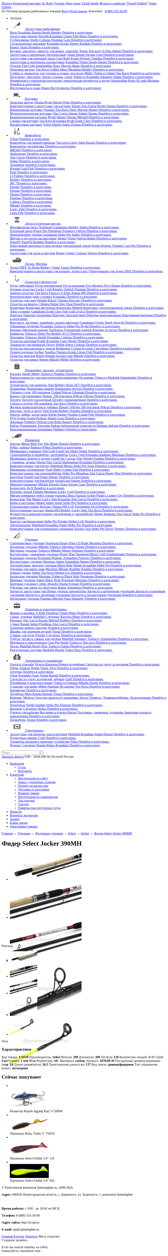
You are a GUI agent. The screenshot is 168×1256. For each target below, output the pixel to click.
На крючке (87, 377)
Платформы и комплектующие (31, 683)
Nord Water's (54, 469)
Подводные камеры (23, 738)
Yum (51, 385)
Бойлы (14, 425)
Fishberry (30, 422)
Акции (14, 819)
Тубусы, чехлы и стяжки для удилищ (35, 639)
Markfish (114, 377)
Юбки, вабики (20, 447)
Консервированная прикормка (31, 429)
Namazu (49, 110)
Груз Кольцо (95, 285)
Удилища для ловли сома (27, 569)
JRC (13, 183)
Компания (17, 763)
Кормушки (17, 308)
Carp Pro (130, 246)
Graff (69, 679)
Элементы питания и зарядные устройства (39, 741)
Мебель (28, 697)
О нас (22, 767)
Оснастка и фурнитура (41, 282)
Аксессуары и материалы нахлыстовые (37, 62)
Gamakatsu (60, 227)
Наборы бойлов (107, 425)
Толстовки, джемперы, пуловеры (100, 712)
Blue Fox (37, 444)
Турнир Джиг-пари (67, 3)
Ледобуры (17, 694)
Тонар (84, 51)
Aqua (91, 466)
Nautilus (97, 58)
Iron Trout (67, 304)
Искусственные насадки (27, 510)
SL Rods (47, 3)
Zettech (69, 289)
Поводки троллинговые (69, 315)
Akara (24, 47)
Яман (83, 36)
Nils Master (51, 444)
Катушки (31, 98)
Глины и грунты (21, 403)
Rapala (37, 32)
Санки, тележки (21, 616)
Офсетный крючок (35, 330)
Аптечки (16, 671)
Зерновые (16, 422)
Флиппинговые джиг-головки (31, 296)
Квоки (14, 47)
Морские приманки (23, 484)
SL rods (141, 80)
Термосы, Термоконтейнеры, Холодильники (120, 697)
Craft (41, 738)
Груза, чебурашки (22, 285)
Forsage (15, 190)
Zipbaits (38, 492)
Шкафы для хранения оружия (30, 631)
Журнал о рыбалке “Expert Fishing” (123, 3)
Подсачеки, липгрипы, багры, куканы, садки (41, 77)
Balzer (91, 238)
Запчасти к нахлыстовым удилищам (96, 595)
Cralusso (45, 40)
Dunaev (47, 396)
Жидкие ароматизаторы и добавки (34, 407)
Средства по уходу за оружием (107, 664)
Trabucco (100, 73)
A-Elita (107, 51)
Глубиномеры (19, 40)
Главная (7, 1236)
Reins (132, 80)
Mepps (26, 444)
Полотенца (17, 705)
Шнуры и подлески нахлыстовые (33, 238)
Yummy (120, 529)
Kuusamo (64, 499)
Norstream (46, 227)
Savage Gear (94, 54)
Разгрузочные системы (26, 650)
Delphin (42, 300)
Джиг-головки (20, 311)
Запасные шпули (21, 102)
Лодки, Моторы (36, 264)
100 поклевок (41, 392)
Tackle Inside (90, 3)
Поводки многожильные (104, 315)
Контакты (25, 771)
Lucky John (77, 142)
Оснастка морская (22, 356)
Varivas (81, 231)
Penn (66, 102)
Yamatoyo (69, 231)
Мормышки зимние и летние (30, 458)
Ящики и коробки (22, 613)
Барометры (17, 690)
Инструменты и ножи (25, 88)
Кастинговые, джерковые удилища (34, 554)
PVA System (18, 418)
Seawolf (119, 322)
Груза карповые (74, 285)
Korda (64, 43)
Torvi (53, 668)
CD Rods (82, 543)
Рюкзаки (16, 620)
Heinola (47, 694)
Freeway (55, 293)
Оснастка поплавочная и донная (32, 348)
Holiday (65, 620)
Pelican (67, 392)
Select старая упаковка (52, 495)
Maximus (153, 80)
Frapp (44, 477)
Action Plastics (97, 495)
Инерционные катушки (26, 110)
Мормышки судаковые (25, 451)
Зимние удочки (20, 572)
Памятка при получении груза (39, 808)
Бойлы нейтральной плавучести (73, 425)
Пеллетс (15, 400)
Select (69, 345)
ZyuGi (80, 311)
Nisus (74, 741)
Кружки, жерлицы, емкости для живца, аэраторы (44, 51)
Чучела (40, 664)
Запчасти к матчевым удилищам (48, 595)
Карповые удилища (23, 558)
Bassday (58, 289)
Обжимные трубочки (25, 326)
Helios (73, 521)
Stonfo (46, 32)
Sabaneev (106, 77)
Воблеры (16, 492)
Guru (67, 40)
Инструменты (60, 88)
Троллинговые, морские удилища (33, 565)
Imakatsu (105, 455)
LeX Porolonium (79, 506)
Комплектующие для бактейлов (32, 480)
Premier (15, 187)
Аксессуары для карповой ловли (33, 58)
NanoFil (15, 242)
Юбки (46, 447)
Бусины (88, 348)
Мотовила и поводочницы (28, 642)
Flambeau (52, 613)
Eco (68, 572)
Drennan (78, 550)
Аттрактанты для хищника (28, 385)
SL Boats (34, 267)
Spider (83, 451)
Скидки (23, 804)
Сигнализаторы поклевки (28, 43)
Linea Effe (17, 213)
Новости (16, 811)
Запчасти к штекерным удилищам (111, 591)
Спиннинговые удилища (27, 543)
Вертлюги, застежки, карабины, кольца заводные (44, 322)
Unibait (56, 392)
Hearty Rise (113, 473)
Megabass (75, 69)
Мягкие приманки (22, 495)
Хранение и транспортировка (46, 609)
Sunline (37, 234)
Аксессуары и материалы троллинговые (38, 54)
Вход (65, 11)
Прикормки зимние (41, 388)
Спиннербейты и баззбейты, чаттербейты (39, 455)
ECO (66, 333)
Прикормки (18, 388)
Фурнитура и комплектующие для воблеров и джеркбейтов (51, 514)
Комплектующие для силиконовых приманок (41, 529)
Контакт (75, 300)
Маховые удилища (23, 580)
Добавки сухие (20, 392)
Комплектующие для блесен (29, 466)
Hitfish (60, 345)
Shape (74, 451)
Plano (73, 613)
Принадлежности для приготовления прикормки (44, 377)
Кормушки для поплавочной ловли (108, 308)
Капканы (52, 664)
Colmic (70, 253)
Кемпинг (16, 697)
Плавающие (28, 425)
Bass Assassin (77, 495)
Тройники (56, 330)
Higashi (15, 168)
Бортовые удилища (23, 584)
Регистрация (78, 11)
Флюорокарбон (20, 234)
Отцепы (15, 66)
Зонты (84, 697)
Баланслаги (18, 488)
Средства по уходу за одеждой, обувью (37, 679)
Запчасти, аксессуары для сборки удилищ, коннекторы (48, 591)
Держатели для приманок (27, 345)
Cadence (15, 202)
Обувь (14, 668)
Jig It (30, 488)
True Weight (84, 458)
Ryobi (48, 102)
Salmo (111, 73)
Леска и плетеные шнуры (43, 223)
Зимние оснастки (22, 293)
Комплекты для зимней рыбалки (32, 142)
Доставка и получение (33, 789)
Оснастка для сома (23, 300)
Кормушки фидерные (41, 308)
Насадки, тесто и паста (26, 411)
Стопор (76, 348)
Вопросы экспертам (24, 815)
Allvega (88, 396)
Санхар (70, 458)
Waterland (57, 466)
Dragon (76, 124)
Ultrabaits (78, 392)
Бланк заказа (18, 822)
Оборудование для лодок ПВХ (110, 271)
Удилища (31, 539)
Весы (13, 32)
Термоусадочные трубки (27, 352)
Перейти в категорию (77, 32)
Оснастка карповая (23, 341)
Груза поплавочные (49, 285)
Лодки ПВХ (18, 267)
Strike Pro (65, 234)
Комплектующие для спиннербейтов (35, 473)
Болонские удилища (24, 576)
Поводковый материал (138, 315)
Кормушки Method (69, 308)
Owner (100, 322)
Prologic (85, 58)
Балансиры (17, 499)
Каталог (19, 1236)
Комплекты (33, 135)
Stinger (74, 43)
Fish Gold (29, 66)
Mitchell (83, 117)
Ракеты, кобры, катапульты (29, 414)
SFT (77, 385)
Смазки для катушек (24, 121)
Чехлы (14, 646)
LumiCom (63, 451)
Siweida (44, 36)
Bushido (85, 43)
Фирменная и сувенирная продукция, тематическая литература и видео (60, 80)
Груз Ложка (112, 285)
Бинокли (16, 708)
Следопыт (52, 616)
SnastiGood (32, 477)
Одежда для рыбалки (24, 712)
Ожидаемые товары (23, 826)
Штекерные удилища (24, 598)
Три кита (95, 51)
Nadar (63, 525)
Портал (7, 3)
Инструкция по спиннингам (38, 797)
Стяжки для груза (22, 635)
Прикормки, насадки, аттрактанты (49, 370)
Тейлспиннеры (20, 525)
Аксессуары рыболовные (42, 29)
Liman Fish (71, 36)
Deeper (108, 734)
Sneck (109, 322)
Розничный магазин (27, 3)
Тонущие (44, 425)
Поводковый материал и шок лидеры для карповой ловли (50, 246)
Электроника (34, 730)
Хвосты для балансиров (26, 521)
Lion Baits (63, 58)
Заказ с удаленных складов (37, 782)
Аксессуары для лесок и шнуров (32, 253)
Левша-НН (53, 510)
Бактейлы (16, 477)
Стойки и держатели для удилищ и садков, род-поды (47, 73)
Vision (84, 62)
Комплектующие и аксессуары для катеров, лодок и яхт (49, 271)
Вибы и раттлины (22, 503)
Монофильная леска (24, 227)
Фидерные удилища (24, 547)
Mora (28, 694)
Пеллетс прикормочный (69, 400)
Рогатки (15, 374)
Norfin (35, 668)
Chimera (63, 300)
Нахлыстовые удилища (26, 561)
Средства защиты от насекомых (56, 697)
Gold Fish (27, 168)
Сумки (14, 624)
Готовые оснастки (22, 289)
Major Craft (98, 554)
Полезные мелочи (22, 69)
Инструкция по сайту (33, 778)
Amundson (17, 165)
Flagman (57, 40)
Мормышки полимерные (27, 469)
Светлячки (102, 348)
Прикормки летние (68, 388)
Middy (89, 73)
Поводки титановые (37, 315)
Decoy (51, 345)
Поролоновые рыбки (24, 506)
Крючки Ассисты (105, 330)
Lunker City (115, 495)
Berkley (56, 32)
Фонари (15, 745)
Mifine (64, 359)
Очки (13, 675)
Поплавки (17, 337)
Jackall (28, 492)
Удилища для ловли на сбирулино (33, 587)
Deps (78, 650)
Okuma (39, 102)
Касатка (66, 616)
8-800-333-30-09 (116, 11)
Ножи (45, 88)
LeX (81, 521)
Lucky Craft (44, 289)
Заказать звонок (13, 756)
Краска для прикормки (26, 396)
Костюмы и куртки (53, 712)
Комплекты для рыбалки (27, 146)
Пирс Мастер (62, 66)
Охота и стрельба (22, 664)
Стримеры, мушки (23, 462)
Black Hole (65, 565)
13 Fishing (17, 176)
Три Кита (43, 69)
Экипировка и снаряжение (43, 660)
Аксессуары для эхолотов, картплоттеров (38, 734)
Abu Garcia (89, 106)
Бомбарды (17, 333)
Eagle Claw (83, 121)
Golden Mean (59, 69)
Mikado (15, 205)
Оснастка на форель (24, 304)
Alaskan (25, 668)
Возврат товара (28, 793)
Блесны (15, 444)
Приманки (32, 440)
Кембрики (63, 348)
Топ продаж (26, 800)
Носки (72, 712)
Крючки (15, 330)
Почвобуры (18, 720)
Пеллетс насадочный (37, 400)
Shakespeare (18, 153)
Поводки (16, 315)
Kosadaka (25, 32)
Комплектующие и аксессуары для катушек (40, 106)
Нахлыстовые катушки (26, 124)
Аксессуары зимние (24, 36)
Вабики (36, 447)
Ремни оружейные (72, 664)
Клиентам (17, 774)
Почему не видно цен (33, 785)
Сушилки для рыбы (23, 686)
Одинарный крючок (78, 330)
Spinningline (44, 66)
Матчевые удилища (23, 550)
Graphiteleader (116, 554)
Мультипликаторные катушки (31, 113)
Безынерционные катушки (28, 117)
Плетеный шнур (21, 231)
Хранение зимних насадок (28, 628)
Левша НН (79, 293)
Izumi (59, 503)
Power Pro (40, 231)
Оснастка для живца (24, 359)
